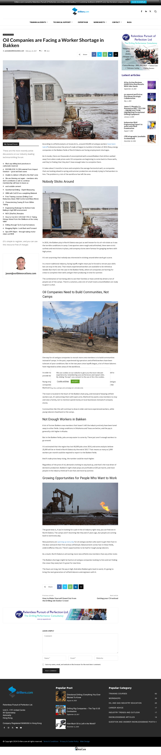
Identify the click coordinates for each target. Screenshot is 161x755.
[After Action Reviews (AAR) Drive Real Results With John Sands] (152, 85)
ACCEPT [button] (75, 381)
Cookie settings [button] (63, 381)
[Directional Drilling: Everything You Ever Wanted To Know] (61, 696)
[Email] (115, 54)
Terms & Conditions (50, 741)
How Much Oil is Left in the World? (81, 723)
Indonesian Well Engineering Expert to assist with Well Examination (133, 125)
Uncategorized (8, 34)
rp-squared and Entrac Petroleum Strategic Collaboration (133, 96)
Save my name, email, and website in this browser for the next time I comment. (73, 664)
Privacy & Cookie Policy (69, 741)
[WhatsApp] (105, 54)
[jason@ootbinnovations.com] (21, 263)
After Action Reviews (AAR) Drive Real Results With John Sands (134, 84)
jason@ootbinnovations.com (14, 51)
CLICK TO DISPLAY (138, 2)
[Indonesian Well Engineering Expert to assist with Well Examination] (152, 125)
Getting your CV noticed (107, 598)
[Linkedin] (146, 11)
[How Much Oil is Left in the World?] (61, 724)
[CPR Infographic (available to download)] (152, 139)
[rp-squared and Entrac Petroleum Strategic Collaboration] (152, 97)
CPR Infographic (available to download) (135, 137)
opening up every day (65, 542)
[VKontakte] (16, 727)
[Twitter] (150, 11)
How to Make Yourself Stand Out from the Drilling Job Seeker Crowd (59, 599)
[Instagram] (8, 727)
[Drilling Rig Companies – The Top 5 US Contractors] (61, 710)
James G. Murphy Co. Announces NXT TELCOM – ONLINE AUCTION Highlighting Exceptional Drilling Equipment (134, 110)
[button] (155, 11)
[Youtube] (20, 727)
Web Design (85, 741)
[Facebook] (141, 11)
